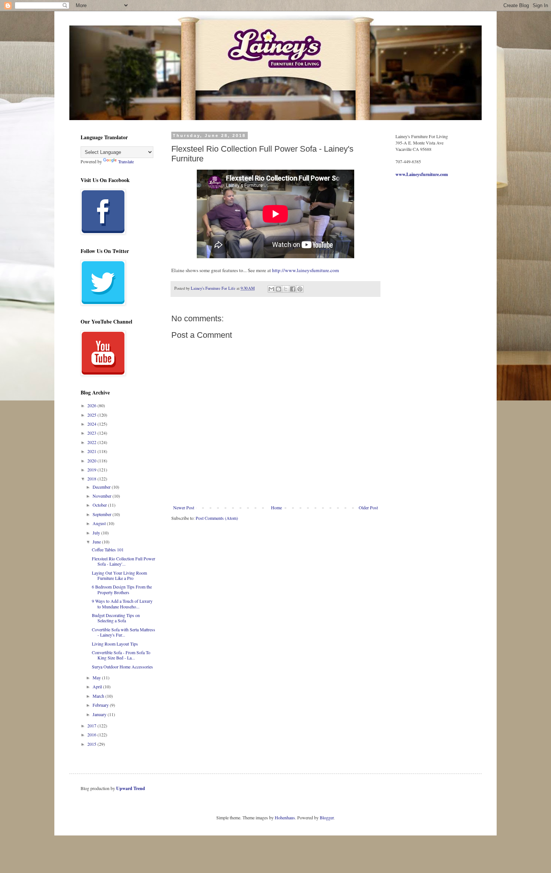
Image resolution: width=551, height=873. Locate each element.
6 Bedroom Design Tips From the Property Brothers (122, 589)
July (97, 533)
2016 (92, 735)
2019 (92, 470)
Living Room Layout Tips (115, 644)
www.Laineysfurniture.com (421, 174)
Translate (126, 161)
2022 (92, 442)
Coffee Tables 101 (108, 549)
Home (276, 507)
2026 (92, 405)
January (100, 714)
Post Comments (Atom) (217, 518)
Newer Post (183, 507)
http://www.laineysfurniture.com (305, 270)
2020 (92, 461)
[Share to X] (285, 289)
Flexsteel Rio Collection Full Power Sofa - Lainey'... (123, 561)
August (100, 523)
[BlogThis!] (278, 289)
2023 (92, 433)
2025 (92, 415)
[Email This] (271, 289)
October (100, 505)
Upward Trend (130, 788)
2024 (92, 424)
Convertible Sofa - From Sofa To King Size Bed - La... (121, 655)
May (97, 677)
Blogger (327, 817)
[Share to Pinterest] (300, 289)
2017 (92, 725)
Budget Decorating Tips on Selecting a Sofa (116, 617)
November (102, 496)
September (102, 514)
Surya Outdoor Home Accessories (122, 667)
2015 (92, 744)
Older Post (368, 507)
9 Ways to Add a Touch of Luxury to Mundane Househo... (122, 603)
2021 (92, 451)
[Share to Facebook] (292, 289)
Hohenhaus (285, 817)
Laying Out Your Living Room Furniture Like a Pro (119, 575)
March (99, 696)
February (101, 705)
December (102, 487)
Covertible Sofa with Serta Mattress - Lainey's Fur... (123, 632)
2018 (92, 479)
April (98, 686)
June (97, 542)
